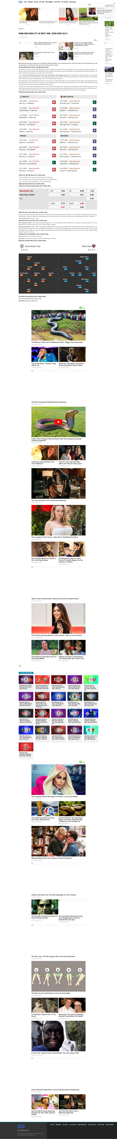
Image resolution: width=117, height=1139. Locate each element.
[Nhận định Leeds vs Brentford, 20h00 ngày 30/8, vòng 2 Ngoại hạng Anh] (91, 679)
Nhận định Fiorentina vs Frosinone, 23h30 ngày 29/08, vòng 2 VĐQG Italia (90, 720)
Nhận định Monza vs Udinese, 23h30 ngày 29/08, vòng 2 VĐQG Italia (74, 720)
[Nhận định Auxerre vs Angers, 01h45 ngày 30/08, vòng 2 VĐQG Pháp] (91, 696)
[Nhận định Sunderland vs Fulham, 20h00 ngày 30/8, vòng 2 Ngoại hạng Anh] (74, 679)
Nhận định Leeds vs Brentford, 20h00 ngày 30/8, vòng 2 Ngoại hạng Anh (90, 688)
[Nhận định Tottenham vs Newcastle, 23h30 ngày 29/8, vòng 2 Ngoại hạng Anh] (58, 713)
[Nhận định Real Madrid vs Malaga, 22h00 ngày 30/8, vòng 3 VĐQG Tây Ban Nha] (42, 679)
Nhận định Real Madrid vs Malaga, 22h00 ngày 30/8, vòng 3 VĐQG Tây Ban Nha (42, 687)
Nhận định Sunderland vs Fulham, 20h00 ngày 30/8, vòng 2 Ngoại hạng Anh (74, 687)
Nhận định (30, 2)
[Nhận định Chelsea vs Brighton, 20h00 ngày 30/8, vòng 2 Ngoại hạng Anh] (26, 696)
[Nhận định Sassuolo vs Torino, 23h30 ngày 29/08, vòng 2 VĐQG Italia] (26, 730)
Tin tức (25, 2)
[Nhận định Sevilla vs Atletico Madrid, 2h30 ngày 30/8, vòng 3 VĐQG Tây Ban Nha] (42, 696)
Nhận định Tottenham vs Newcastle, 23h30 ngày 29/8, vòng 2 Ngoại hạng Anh (58, 721)
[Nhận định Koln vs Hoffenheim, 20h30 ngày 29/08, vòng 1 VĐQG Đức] (26, 747)
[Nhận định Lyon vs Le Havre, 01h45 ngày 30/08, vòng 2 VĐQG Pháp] (74, 696)
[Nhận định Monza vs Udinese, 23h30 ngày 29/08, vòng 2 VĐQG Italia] (74, 713)
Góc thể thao (57, 2)
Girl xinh (36, 2)
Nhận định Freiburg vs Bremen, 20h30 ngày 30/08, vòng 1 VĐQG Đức (58, 687)
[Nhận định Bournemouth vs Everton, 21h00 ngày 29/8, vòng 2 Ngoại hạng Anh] (74, 730)
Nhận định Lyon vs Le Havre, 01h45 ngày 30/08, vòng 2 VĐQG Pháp (74, 703)
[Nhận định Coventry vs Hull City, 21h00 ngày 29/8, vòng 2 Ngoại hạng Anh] (91, 730)
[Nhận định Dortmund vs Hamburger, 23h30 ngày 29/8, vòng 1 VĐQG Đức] (42, 730)
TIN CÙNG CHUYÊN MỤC (26, 673)
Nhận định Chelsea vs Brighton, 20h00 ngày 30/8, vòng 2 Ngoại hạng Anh (26, 703)
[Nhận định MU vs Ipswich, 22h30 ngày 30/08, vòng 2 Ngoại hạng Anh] (26, 679)
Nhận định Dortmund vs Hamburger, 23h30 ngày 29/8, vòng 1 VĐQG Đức (41, 737)
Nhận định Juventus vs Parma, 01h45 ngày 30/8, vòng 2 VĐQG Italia (58, 703)
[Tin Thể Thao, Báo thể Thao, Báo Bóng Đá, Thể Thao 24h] (21, 2)
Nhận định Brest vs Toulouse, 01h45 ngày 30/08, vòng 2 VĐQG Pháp (26, 720)
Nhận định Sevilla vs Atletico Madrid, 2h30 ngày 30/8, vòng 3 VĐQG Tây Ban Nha (41, 704)
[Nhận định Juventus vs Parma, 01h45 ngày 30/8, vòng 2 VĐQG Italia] (58, 696)
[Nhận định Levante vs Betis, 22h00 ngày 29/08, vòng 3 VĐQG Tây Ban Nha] (58, 730)
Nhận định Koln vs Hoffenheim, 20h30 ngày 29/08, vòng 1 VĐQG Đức (25, 754)
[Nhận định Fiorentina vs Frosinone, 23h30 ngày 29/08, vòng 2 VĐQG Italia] (91, 713)
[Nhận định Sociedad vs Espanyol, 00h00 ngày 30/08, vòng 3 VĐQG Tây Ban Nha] (42, 713)
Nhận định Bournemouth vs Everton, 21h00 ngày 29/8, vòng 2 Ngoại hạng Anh (74, 737)
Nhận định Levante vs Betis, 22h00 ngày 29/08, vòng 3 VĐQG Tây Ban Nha (58, 737)
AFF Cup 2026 (65, 2)
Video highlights (49, 2)
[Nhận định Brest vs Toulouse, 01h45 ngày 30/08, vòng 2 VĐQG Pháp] (26, 713)
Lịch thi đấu (41, 2)
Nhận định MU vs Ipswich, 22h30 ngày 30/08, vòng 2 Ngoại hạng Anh (26, 687)
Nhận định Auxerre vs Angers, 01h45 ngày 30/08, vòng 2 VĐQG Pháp (90, 703)
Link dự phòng (72, 2)
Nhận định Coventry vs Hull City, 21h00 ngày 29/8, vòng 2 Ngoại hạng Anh (90, 737)
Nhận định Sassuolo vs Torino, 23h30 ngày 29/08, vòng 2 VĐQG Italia (26, 737)
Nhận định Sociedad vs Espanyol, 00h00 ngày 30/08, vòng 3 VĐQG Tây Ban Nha (41, 721)
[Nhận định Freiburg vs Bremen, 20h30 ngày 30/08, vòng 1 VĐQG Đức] (58, 679)
